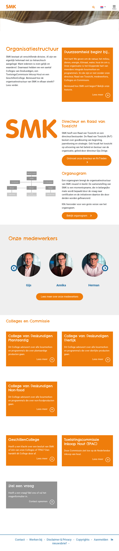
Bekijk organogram (78, 215)
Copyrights (82, 539)
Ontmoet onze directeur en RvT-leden (87, 160)
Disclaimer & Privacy (59, 539)
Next (105, 268)
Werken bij (35, 539)
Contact (20, 539)
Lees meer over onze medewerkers (59, 296)
